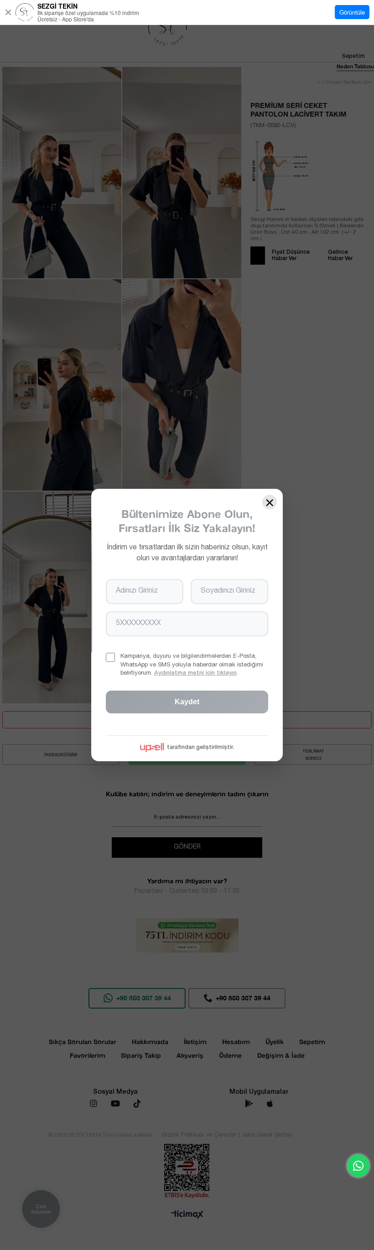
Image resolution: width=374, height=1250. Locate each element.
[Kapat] (8, 12)
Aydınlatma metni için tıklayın (195, 673)
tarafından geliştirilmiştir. (200, 747)
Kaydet (187, 702)
